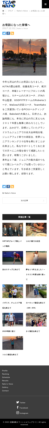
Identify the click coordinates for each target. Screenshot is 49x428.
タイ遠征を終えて (33, 331)
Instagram (23, 413)
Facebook (23, 408)
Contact (5, 391)
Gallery (5, 387)
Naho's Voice (22, 28)
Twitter (22, 403)
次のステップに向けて (11, 269)
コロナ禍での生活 (33, 241)
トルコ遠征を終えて (10, 354)
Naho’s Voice (7, 384)
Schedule (6, 377)
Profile (5, 371)
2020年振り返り (8, 331)
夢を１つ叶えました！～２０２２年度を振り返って (35, 274)
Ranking (5, 374)
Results (5, 381)
